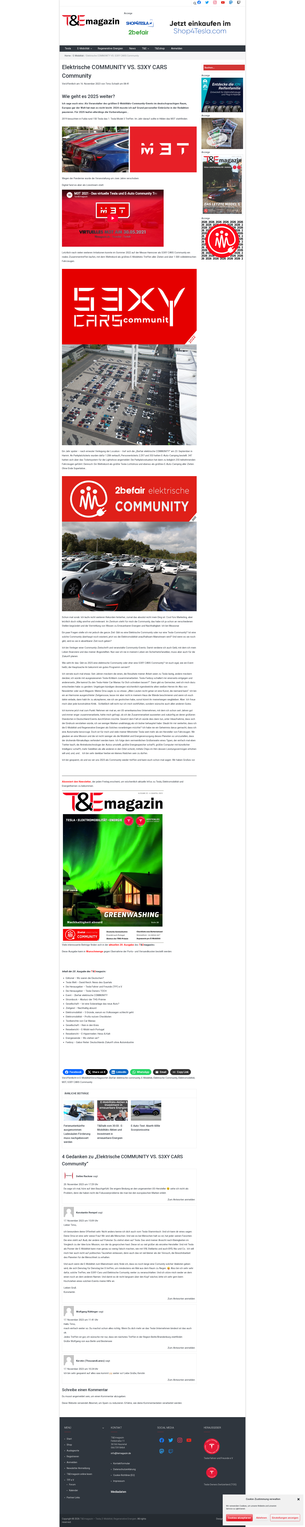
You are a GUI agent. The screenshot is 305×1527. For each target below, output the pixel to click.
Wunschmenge (94, 951)
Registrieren (73, 1456)
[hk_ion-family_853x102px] (222, 94)
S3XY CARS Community (79, 1082)
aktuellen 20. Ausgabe (122, 944)
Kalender (73, 1490)
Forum (72, 1484)
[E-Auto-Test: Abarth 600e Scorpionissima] (146, 1110)
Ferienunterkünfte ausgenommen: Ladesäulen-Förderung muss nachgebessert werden (77, 1133)
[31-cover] (222, 184)
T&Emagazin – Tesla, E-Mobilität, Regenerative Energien (108, 1518)
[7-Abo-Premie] (222, 133)
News (132, 48)
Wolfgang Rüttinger (87, 1311)
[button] (298, 1499)
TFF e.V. (70, 1480)
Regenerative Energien (110, 48)
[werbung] (182, 27)
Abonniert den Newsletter (76, 781)
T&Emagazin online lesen (79, 1474)
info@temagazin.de (121, 1453)
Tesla (68, 48)
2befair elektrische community (124, 1077)
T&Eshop (160, 48)
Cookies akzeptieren (239, 1517)
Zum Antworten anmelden (181, 1199)
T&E (144, 48)
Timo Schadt (112, 83)
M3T (64, 1082)
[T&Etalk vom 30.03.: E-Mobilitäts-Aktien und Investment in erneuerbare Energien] (112, 1110)
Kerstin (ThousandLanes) (90, 1360)
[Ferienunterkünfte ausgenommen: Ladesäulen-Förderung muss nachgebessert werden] (79, 1110)
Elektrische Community (165, 1077)
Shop (69, 1444)
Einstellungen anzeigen (285, 1517)
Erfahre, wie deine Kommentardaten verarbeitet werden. (153, 1403)
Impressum (119, 1481)
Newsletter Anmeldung (78, 1468)
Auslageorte (73, 1450)
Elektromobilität (186, 1077)
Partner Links (73, 1497)
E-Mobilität (83, 48)
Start (69, 1439)
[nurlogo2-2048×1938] (222, 240)
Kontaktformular (121, 1463)
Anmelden (176, 48)
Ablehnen (261, 1517)
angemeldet (79, 1396)
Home (68, 55)
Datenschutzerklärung (124, 1469)
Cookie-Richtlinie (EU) (124, 1475)
